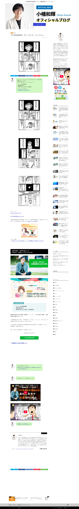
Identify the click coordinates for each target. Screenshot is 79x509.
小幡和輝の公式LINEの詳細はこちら (19, 343)
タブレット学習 (57, 296)
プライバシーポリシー (13, 507)
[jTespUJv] (29, 172)
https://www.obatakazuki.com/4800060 (25, 448)
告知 (55, 307)
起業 (55, 331)
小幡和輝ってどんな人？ (57, 253)
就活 (55, 315)
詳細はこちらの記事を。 (33, 221)
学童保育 (56, 312)
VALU (55, 282)
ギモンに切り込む (57, 288)
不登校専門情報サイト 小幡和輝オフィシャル (39, 1)
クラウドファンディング (59, 290)
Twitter (11, 213)
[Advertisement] (29, 353)
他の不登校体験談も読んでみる (17, 216)
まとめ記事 (56, 285)
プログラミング (57, 301)
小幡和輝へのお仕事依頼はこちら (59, 265)
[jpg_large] (29, 210)
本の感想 (56, 326)
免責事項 (19, 507)
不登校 (55, 304)
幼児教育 (56, 318)
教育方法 (56, 323)
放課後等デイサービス (58, 320)
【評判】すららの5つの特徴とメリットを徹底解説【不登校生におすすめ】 (28, 240)
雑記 (55, 334)
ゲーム (55, 293)
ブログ (20, 213)
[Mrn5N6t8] (29, 134)
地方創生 (56, 309)
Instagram (16, 213)
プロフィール (39, 24)
